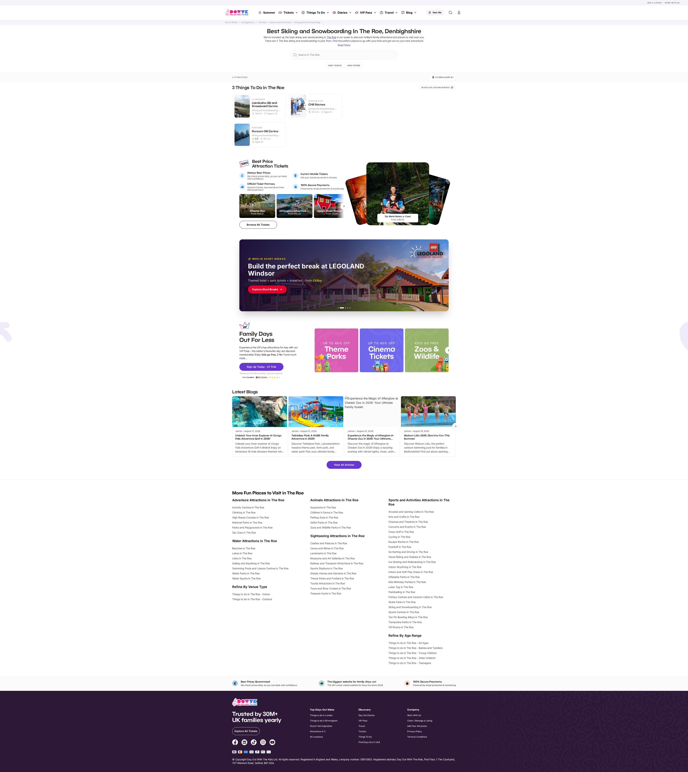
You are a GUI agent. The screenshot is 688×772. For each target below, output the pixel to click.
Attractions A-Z (318, 731)
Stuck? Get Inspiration (321, 726)
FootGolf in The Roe (399, 546)
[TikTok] (254, 742)
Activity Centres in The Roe (248, 507)
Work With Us (672, 3)
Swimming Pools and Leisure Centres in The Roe (260, 568)
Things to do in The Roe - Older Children (412, 657)
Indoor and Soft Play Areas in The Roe (410, 571)
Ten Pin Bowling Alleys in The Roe (408, 617)
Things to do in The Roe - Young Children (412, 652)
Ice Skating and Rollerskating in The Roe (412, 561)
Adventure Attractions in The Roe (258, 500)
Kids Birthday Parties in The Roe (407, 581)
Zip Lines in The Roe (244, 532)
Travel (389, 12)
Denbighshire (247, 22)
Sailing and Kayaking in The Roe (251, 563)
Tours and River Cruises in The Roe (330, 588)
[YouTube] (272, 742)
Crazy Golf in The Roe (401, 531)
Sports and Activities (280, 22)
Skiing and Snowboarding (307, 22)
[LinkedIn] (244, 742)
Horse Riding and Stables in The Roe (409, 556)
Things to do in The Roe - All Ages (408, 642)
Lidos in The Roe (242, 558)
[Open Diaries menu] (350, 12)
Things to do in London (321, 715)
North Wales (231, 22)
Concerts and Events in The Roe (407, 526)
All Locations (316, 736)
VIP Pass (366, 12)
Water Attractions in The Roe (254, 541)
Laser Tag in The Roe (400, 586)
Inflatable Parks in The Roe (404, 576)
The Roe (262, 22)
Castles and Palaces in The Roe (328, 543)
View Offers (353, 65)
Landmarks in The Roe (323, 553)
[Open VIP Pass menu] (375, 12)
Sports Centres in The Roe (403, 612)
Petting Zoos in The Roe (324, 517)
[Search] (450, 12)
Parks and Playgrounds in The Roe (252, 527)
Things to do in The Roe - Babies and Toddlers (415, 647)
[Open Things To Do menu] (328, 12)
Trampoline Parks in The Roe (405, 622)
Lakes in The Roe (242, 553)
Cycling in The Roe (399, 536)
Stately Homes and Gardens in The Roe (333, 573)
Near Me (437, 12)
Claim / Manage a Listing (419, 720)
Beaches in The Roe (243, 548)
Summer (269, 12)
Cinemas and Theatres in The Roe (408, 521)
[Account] (459, 12)
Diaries (342, 12)
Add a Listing (654, 3)
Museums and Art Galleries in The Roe (332, 558)
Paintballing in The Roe (401, 592)
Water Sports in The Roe (246, 578)
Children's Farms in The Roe (326, 512)
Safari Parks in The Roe (324, 522)
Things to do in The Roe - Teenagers (409, 662)
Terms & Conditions (417, 736)
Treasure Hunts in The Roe (325, 593)
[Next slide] (448, 350)
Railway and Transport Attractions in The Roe (336, 563)
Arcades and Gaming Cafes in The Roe (411, 511)
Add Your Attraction (417, 726)
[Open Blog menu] (415, 12)
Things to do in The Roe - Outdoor (252, 599)
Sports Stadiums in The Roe (326, 568)
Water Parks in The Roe (246, 573)
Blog (409, 12)
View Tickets (335, 65)
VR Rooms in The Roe (401, 627)
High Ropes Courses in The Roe (250, 517)
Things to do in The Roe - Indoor (251, 594)
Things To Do (315, 12)
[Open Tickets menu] (297, 12)
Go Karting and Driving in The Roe (408, 551)
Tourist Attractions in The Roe (327, 583)
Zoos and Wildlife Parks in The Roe (330, 527)
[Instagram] (263, 742)
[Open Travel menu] (396, 12)
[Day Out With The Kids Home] (237, 12)
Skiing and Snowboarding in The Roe (410, 607)
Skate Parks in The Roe (402, 602)
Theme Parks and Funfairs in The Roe (332, 578)
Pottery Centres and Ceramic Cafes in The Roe (415, 597)
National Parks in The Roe (247, 522)
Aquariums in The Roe (323, 507)
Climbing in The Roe (243, 512)
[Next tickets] (344, 206)
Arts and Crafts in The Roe (403, 516)
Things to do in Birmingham (324, 720)
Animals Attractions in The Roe (334, 500)
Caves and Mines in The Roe (327, 548)
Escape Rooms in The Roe (403, 541)
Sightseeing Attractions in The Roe (337, 536)
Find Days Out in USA (369, 742)
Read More (344, 45)
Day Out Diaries (366, 715)
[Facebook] (235, 742)
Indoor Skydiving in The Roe (404, 566)
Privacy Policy (414, 731)
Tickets (288, 12)
